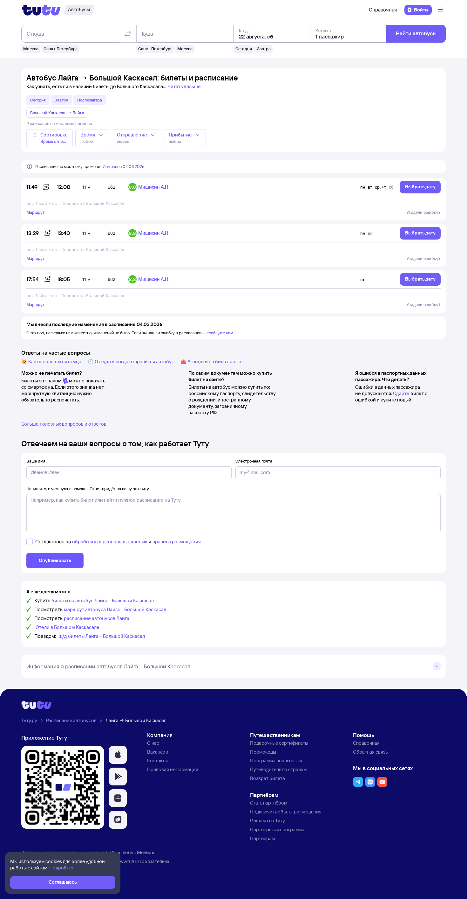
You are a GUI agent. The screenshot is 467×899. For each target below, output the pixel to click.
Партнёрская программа (277, 829)
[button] (118, 755)
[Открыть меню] (441, 10)
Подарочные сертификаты (279, 743)
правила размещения (176, 542)
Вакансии (157, 752)
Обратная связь (370, 752)
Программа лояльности (276, 760)
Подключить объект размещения (285, 812)
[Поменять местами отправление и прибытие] (128, 34)
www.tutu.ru (129, 861)
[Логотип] (41, 10)
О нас (153, 743)
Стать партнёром (268, 803)
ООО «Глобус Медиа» (130, 852)
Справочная (383, 10)
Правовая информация (172, 769)
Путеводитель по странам (278, 769)
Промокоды (263, 752)
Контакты (157, 760)
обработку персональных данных (109, 542)
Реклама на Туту (267, 821)
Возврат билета (267, 778)
